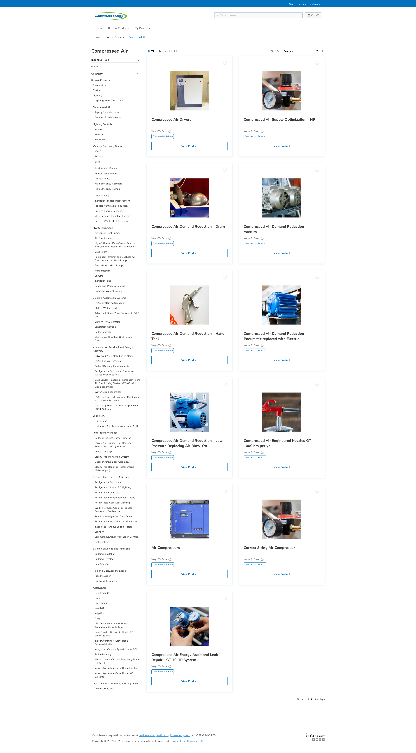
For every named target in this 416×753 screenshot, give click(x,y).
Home (98, 28)
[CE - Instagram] (320, 740)
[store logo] (111, 16)
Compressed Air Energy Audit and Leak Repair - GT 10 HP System (184, 657)
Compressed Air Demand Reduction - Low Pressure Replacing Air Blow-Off (187, 443)
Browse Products (115, 37)
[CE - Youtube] (317, 740)
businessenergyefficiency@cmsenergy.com (164, 735)
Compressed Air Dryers (171, 119)
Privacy (192, 741)
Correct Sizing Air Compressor (269, 547)
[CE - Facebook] (313, 740)
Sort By (275, 51)
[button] (224, 63)
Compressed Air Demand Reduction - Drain (188, 226)
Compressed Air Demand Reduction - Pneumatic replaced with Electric (275, 336)
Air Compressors (165, 547)
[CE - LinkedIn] (323, 740)
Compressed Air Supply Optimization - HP (279, 119)
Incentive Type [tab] (115, 60)
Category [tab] (115, 74)
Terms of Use (178, 741)
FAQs (202, 741)
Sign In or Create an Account (305, 4)
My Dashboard (143, 28)
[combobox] (258, 15)
